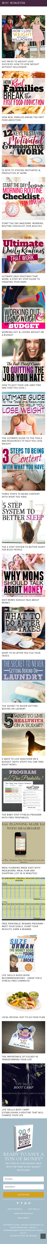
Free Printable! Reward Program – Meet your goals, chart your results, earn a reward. (23, 926)
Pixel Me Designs (28, 1236)
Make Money (24, 1218)
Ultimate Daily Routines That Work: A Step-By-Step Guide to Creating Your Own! (21, 279)
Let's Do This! (23, 1195)
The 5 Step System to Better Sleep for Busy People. (23, 548)
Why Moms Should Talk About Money (20, 601)
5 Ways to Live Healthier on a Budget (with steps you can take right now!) (23, 761)
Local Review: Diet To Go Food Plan (23, 1017)
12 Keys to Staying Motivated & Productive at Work (21, 172)
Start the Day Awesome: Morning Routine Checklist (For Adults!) (22, 225)
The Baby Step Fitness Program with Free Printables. (22, 816)
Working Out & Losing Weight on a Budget (23, 333)
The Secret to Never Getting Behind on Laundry (20, 707)
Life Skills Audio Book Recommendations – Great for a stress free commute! (22, 978)
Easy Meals (33, 1209)
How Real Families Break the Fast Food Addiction (23, 118)
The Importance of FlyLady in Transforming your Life (20, 1058)
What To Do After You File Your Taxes (21, 654)
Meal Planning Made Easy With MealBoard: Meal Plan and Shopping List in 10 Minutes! (21, 870)
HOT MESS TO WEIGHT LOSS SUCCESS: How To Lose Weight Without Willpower (20, 64)
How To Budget (15, 1209)
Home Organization (23, 1213)
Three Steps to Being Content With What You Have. (21, 495)
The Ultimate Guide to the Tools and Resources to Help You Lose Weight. (22, 441)
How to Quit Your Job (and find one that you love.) (21, 386)
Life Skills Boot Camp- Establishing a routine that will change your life (22, 1112)
